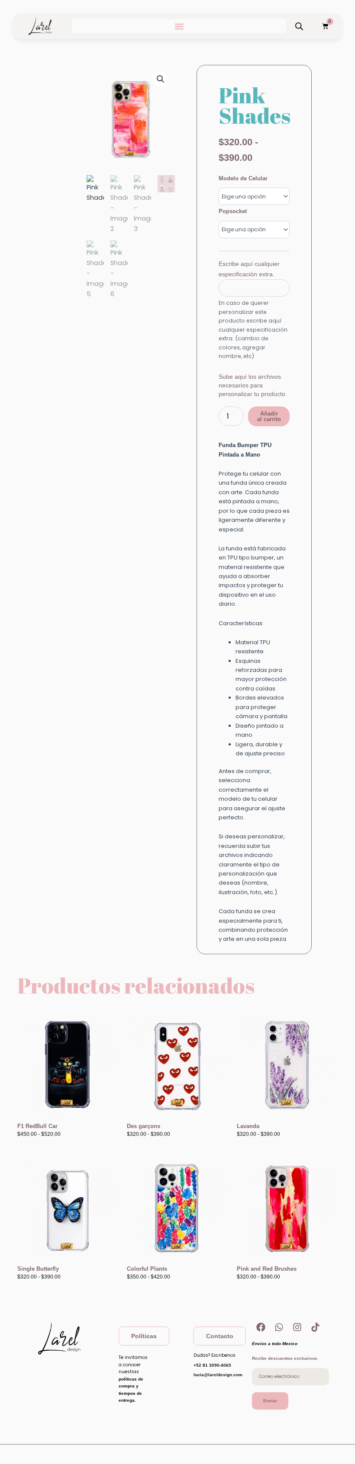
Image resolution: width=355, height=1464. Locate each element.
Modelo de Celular (243, 178)
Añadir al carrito (269, 416)
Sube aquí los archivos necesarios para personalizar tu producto (252, 385)
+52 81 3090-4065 (212, 1365)
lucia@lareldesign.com (218, 1374)
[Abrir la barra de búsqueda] (299, 26)
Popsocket (233, 211)
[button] (179, 26)
